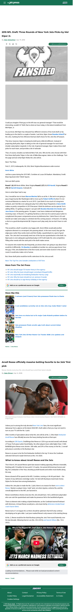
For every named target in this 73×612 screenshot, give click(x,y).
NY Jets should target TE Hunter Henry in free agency (26, 270)
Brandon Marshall (47, 209)
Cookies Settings (13, 599)
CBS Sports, (19, 441)
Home (7, 346)
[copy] (16, 44)
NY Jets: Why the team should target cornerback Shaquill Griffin (29, 272)
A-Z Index (59, 596)
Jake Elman (8, 373)
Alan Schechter (9, 40)
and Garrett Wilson (50, 520)
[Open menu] (5, 3)
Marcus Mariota (31, 196)
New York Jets (38, 425)
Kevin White (9, 170)
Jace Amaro (9, 211)
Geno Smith (61, 204)
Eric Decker (58, 209)
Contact (25, 593)
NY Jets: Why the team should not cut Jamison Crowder (27, 277)
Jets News (14, 346)
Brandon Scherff (58, 134)
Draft (12, 578)
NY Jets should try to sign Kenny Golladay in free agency (27, 279)
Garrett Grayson (16, 188)
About (9, 593)
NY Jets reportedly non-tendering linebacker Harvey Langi (27, 275)
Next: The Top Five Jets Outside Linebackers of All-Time (25, 261)
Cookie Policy (12, 596)
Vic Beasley (25, 247)
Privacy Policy (41, 593)
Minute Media (11, 604)
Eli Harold (51, 185)
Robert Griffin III (49, 199)
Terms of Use (61, 593)
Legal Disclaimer (28, 596)
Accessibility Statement (45, 596)
